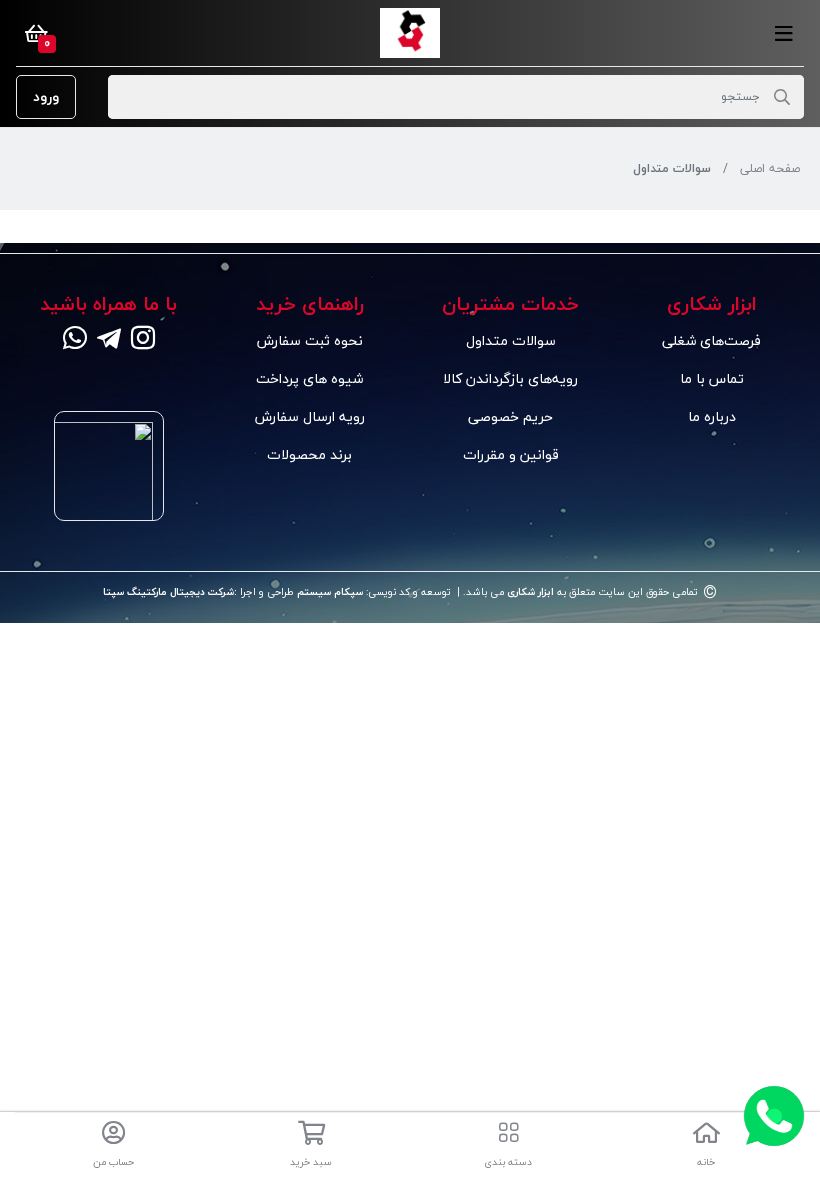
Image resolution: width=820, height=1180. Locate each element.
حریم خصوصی (510, 416)
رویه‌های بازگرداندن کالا (510, 378)
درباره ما (712, 416)
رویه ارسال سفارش (310, 416)
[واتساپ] (75, 339)
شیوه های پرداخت (309, 378)
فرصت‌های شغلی (711, 340)
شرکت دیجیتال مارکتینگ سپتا (168, 592)
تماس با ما (712, 378)
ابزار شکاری (529, 592)
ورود (46, 96)
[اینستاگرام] (143, 339)
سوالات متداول (511, 340)
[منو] (784, 33)
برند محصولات (309, 454)
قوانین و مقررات (511, 454)
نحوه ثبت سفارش (310, 340)
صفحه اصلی (770, 168)
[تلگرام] (109, 339)
